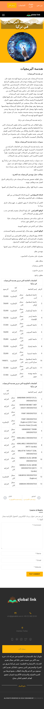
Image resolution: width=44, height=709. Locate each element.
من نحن (40, 5)
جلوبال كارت (30, 5)
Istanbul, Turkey (22, 631)
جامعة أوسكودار (31, 311)
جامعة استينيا (32, 353)
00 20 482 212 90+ (30, 616)
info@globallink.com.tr (15, 616)
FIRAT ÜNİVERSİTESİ (29, 413)
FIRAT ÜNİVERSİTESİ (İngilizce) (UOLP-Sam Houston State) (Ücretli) (28, 422)
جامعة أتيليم (32, 339)
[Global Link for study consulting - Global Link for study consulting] (33, 15)
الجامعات (21, 5)
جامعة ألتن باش (31, 368)
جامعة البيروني (31, 325)
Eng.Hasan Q (38, 698)
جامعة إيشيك (32, 346)
